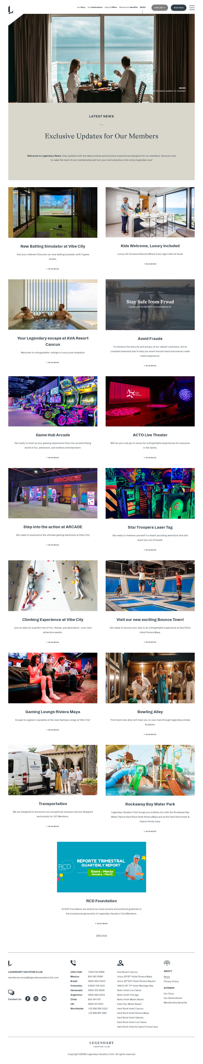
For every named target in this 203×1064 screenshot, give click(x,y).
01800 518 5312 (96, 985)
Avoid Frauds (150, 338)
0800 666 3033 (96, 994)
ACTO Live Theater (150, 435)
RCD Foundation (101, 900)
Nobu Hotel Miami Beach (130, 999)
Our (81, 7)
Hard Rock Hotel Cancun (130, 1008)
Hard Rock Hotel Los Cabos (132, 1022)
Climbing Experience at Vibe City (52, 619)
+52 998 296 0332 (97, 1008)
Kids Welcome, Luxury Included (150, 245)
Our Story (169, 993)
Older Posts (101, 935)
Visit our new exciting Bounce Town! (150, 619)
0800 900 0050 (96, 981)
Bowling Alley (150, 711)
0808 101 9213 (95, 1004)
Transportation (53, 803)
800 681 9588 (95, 976)
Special (111, 7)
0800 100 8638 (96, 990)
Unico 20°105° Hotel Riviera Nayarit (136, 981)
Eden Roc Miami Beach (129, 1004)
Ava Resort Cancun (127, 972)
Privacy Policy (171, 981)
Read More (54, 269)
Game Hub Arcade (53, 435)
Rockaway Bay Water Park (150, 804)
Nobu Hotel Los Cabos (129, 990)
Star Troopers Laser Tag (150, 527)
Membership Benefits (175, 1002)
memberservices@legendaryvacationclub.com (33, 977)
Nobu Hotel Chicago (128, 994)
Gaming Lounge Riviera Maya (52, 711)
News (167, 976)
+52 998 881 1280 (97, 1013)
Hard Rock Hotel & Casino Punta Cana (137, 1026)
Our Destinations (173, 998)
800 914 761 (94, 999)
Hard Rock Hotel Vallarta (130, 1017)
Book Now (179, 7)
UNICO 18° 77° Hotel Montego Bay (135, 985)
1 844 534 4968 (96, 972)
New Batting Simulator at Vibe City (52, 246)
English (158, 7)
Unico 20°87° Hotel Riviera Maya (134, 976)
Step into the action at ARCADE (52, 526)
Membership (128, 7)
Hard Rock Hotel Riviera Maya (133, 1013)
